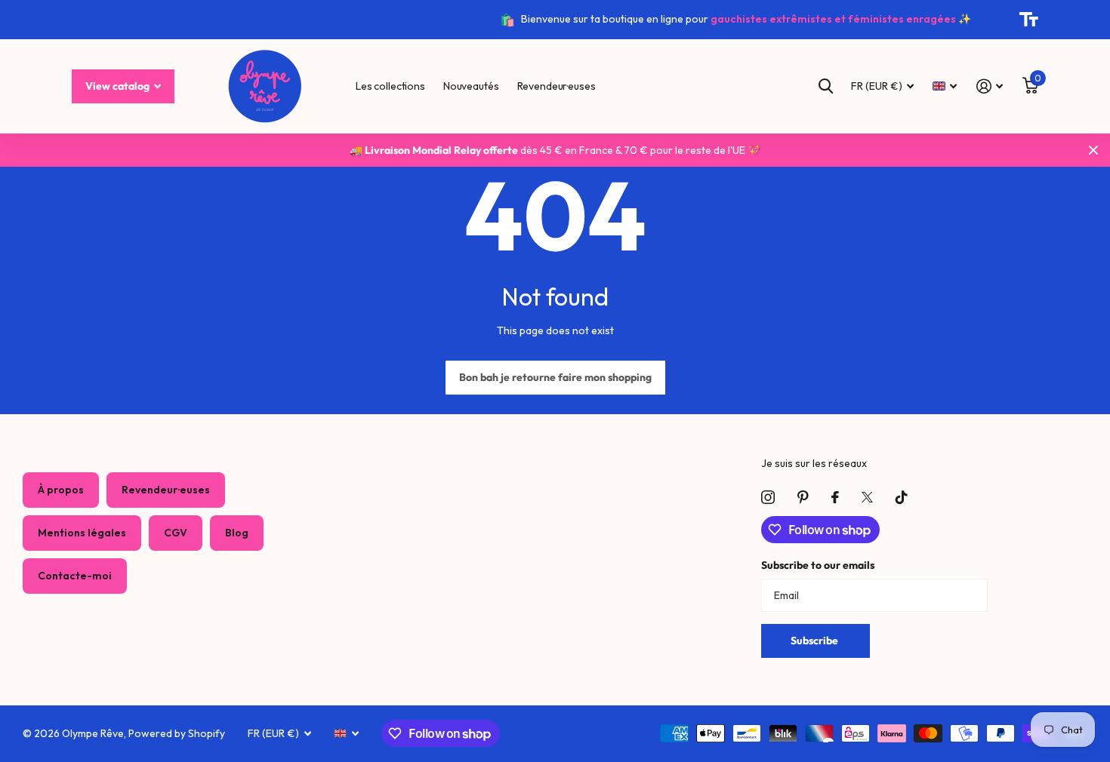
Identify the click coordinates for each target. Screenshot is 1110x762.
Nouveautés (471, 86)
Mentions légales (82, 532)
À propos (61, 489)
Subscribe (815, 640)
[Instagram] (768, 497)
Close (1093, 150)
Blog (236, 532)
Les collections (390, 86)
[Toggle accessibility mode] (1028, 19)
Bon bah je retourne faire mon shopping (555, 377)
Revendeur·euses (556, 86)
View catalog (118, 86)
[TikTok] (902, 497)
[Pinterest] (803, 497)
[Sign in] (990, 86)
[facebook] (835, 497)
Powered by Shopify (176, 733)
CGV (175, 532)
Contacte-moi (75, 575)
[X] (867, 497)
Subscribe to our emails (817, 565)
